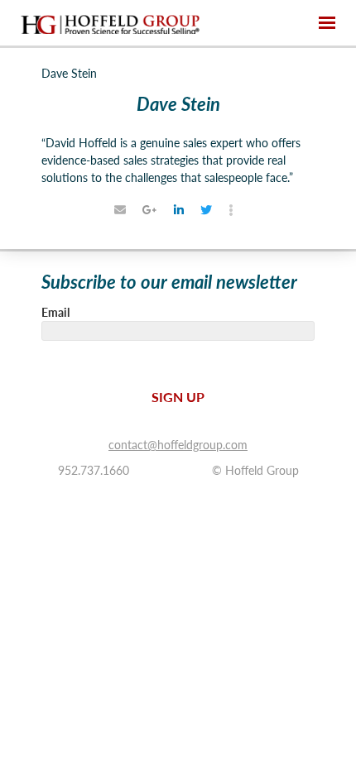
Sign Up (178, 396)
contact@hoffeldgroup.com (178, 444)
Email (55, 312)
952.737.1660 (93, 470)
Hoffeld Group (110, 23)
